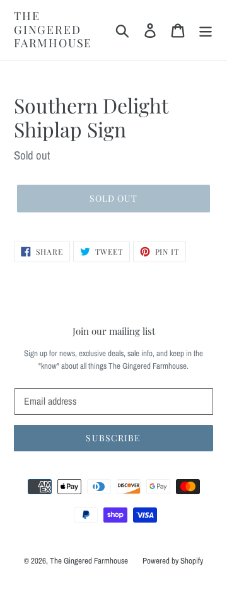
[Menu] (205, 30)
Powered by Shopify (173, 560)
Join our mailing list (114, 331)
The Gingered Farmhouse (53, 29)
